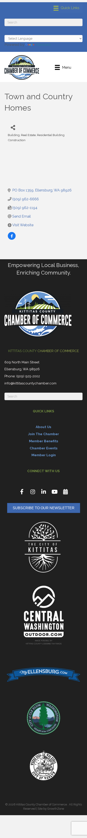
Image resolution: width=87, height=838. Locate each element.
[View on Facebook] (12, 238)
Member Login (43, 455)
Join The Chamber (43, 434)
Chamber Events (44, 448)
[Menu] (66, 8)
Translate (43, 45)
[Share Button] (13, 127)
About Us (43, 427)
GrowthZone (55, 808)
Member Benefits (43, 441)
